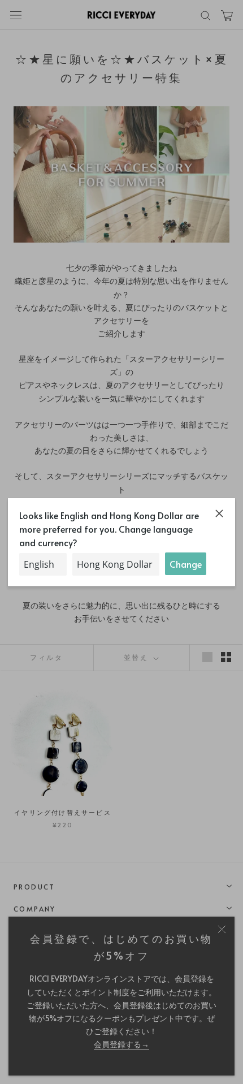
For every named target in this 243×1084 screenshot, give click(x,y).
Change (186, 564)
